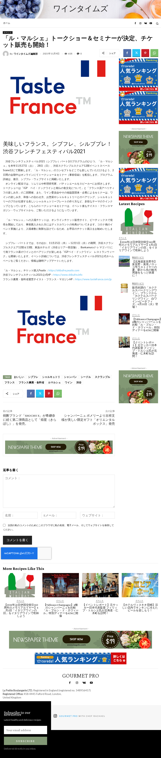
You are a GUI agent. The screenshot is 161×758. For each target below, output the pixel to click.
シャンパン (70, 376)
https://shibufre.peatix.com (63, 270)
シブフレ (33, 376)
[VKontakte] (145, 23)
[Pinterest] (145, 53)
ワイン (68, 382)
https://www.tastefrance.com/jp (93, 279)
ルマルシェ (54, 382)
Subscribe (25, 741)
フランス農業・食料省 (31, 382)
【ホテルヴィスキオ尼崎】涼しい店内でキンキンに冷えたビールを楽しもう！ (140, 607)
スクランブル (102, 376)
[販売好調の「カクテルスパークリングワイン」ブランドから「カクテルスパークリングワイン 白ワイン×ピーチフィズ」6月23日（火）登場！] (124, 287)
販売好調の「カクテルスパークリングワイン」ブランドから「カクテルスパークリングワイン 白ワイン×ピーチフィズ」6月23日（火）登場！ (145, 297)
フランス (10, 382)
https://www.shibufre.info (67, 274)
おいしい (19, 376)
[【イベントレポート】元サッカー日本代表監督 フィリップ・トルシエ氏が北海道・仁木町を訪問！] (124, 342)
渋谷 (78, 382)
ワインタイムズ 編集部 (26, 54)
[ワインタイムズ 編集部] (6, 54)
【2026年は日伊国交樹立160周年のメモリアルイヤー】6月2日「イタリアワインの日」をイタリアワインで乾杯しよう (138, 246)
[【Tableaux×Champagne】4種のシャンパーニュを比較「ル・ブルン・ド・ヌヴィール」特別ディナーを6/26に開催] (124, 318)
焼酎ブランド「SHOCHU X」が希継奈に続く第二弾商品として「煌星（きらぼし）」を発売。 (29, 420)
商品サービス (138, 257)
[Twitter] (136, 53)
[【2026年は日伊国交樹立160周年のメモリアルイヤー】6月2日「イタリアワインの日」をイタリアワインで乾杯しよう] (138, 221)
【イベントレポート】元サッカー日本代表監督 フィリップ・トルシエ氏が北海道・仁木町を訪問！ (144, 349)
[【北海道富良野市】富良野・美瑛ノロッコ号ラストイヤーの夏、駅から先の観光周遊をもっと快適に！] (124, 261)
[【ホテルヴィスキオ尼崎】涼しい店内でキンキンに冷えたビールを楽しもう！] (140, 585)
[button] (157, 23)
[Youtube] (150, 23)
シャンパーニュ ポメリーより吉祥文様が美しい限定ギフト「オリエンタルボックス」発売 (88, 420)
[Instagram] (140, 23)
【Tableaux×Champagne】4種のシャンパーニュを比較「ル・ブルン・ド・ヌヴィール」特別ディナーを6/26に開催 (61, 610)
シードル (86, 376)
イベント (8, 32)
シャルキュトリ (51, 376)
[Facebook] (135, 23)
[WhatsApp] (154, 53)
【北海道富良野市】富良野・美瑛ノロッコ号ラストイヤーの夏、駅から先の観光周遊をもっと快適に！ (144, 268)
